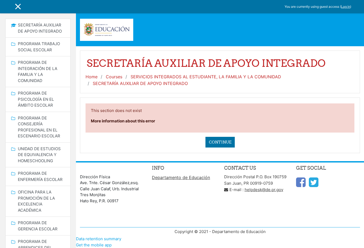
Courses (114, 76)
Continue (220, 142)
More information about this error (123, 120)
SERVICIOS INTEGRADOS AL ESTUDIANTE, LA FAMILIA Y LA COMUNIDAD (206, 76)
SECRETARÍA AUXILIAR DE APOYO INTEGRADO (140, 83)
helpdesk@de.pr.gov (264, 189)
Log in (345, 7)
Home (92, 76)
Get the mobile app (94, 244)
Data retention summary (98, 238)
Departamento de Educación (181, 177)
